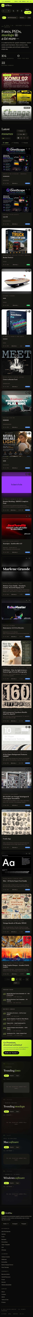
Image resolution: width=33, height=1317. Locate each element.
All (4, 17)
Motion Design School (7, 1264)
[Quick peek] (26, 149)
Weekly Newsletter (6, 1285)
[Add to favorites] (29, 149)
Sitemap (4, 1313)
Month (12, 1075)
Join (29, 12)
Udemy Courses (6, 1257)
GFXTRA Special (12, 17)
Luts (3, 1247)
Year (17, 1075)
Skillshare (4, 1259)
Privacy (4, 1302)
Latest (6, 143)
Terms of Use (5, 1299)
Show (21, 134)
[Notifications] (21, 10)
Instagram (15, 1223)
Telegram (23, 1223)
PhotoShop (5, 1242)
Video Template (6, 1244)
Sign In (27, 9)
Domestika (4, 1262)
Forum (3, 1279)
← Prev (8, 979)
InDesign (4, 1250)
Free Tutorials (5, 1267)
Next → (16, 983)
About (3, 1292)
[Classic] (24, 138)
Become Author (6, 1274)
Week (6, 1075)
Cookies (15, 1313)
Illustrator (4, 1239)
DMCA (3, 1297)
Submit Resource (6, 1277)
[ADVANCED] (6, 11)
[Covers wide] (21, 138)
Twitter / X (6, 1223)
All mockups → (8, 1115)
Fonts (3, 1236)
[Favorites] (17, 10)
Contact (4, 1294)
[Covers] (18, 138)
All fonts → (8, 1079)
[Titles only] (27, 138)
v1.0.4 (22, 1313)
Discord (4, 1282)
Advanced (8, 11)
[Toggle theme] (13, 10)
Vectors (22, 17)
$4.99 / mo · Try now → (11, 1053)
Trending (16, 143)
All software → (9, 1150)
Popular (25, 143)
